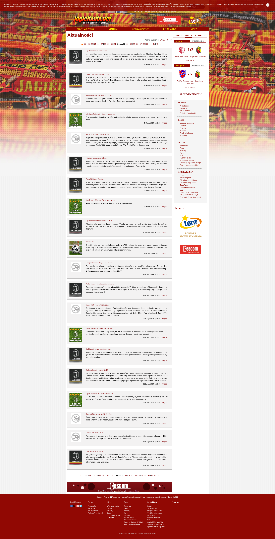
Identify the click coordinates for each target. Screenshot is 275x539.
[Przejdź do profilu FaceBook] (71, 506)
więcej (164, 65)
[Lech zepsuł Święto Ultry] (75, 465)
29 (108, 44)
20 (164, 40)
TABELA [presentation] (178, 35)
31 (115, 44)
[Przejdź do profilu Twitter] (80, 506)
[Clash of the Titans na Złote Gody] (75, 87)
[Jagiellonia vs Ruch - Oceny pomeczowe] (75, 342)
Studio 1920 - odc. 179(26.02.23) (97, 305)
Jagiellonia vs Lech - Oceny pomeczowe (99, 394)
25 (95, 44)
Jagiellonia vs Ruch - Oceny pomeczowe (99, 328)
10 (161, 40)
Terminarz (184, 146)
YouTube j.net (185, 178)
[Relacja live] (169, 29)
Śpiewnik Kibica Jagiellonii (190, 197)
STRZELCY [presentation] (200, 35)
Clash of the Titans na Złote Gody (97, 74)
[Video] (194, 29)
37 (140, 44)
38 (144, 44)
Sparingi (183, 155)
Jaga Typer (184, 185)
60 (171, 40)
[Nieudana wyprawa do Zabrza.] (75, 171)
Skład (182, 148)
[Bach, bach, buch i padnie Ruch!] (75, 383)
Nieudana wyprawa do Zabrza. (96, 158)
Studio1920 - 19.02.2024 (94, 433)
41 (153, 44)
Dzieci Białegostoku (187, 188)
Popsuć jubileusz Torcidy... (95, 179)
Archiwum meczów (187, 160)
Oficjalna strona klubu (188, 180)
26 (98, 44)
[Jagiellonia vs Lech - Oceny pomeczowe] (75, 407)
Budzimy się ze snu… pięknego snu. (98, 349)
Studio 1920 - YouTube (189, 192)
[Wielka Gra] (75, 255)
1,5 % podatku (185, 111)
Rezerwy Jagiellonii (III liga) (190, 163)
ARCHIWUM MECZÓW (191, 94)
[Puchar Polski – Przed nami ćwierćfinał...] (75, 297)
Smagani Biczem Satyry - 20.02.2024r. (99, 414)
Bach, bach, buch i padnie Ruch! (97, 370)
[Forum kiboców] (140, 29)
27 (101, 44)
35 (134, 44)
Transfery (183, 136)
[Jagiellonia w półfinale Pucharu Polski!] (75, 234)
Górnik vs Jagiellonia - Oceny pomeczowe (100, 114)
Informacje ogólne (187, 123)
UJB (181, 190)
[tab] (178, 35)
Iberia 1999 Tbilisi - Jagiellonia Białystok (190, 57)
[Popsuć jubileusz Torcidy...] (75, 192)
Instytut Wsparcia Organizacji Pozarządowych (137, 497)
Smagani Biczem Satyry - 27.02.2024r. (99, 263)
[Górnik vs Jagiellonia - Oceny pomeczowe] (75, 127)
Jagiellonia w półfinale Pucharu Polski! (99, 221)
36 (137, 44)
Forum (182, 175)
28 (105, 44)
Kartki (182, 153)
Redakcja (183, 108)
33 (127, 44)
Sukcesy (183, 128)
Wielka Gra (90, 242)
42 (157, 44)
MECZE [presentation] (188, 35)
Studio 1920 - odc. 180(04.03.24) (97, 135)
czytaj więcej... (190, 60)
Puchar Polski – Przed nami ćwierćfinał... (100, 284)
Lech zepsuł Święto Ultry (94, 451)
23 (88, 44)
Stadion (183, 131)
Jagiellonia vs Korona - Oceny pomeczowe (100, 200)
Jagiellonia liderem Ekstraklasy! (96, 51)
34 (130, 44)
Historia (183, 126)
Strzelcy (183, 151)
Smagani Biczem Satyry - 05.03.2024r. (99, 95)
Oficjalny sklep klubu (188, 183)
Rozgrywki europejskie (189, 165)
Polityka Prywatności (188, 113)
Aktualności (184, 106)
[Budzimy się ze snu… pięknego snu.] (75, 362)
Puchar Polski (185, 158)
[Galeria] (113, 29)
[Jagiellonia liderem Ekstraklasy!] (75, 64)
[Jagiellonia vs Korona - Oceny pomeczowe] (75, 213)
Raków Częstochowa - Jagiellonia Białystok (190, 82)
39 (147, 44)
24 (92, 44)
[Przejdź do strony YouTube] (76, 506)
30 (111, 44)
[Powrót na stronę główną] (89, 20)
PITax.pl (169, 497)
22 (85, 44)
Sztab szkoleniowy (187, 133)
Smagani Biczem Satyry (189, 195)
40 (167, 40)
